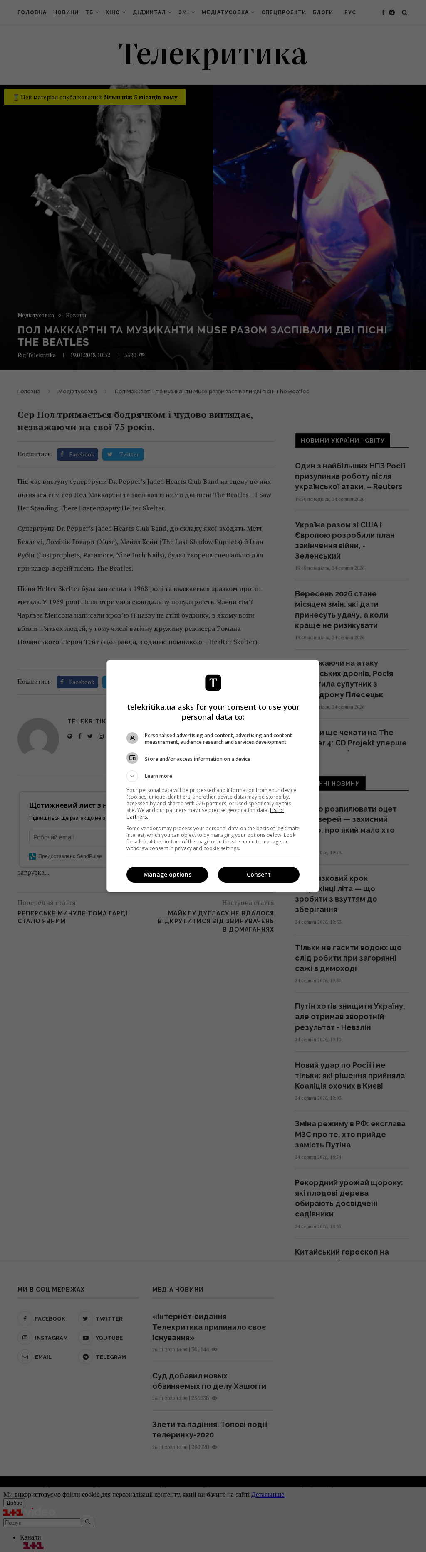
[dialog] (213, 776)
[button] (213, 776)
